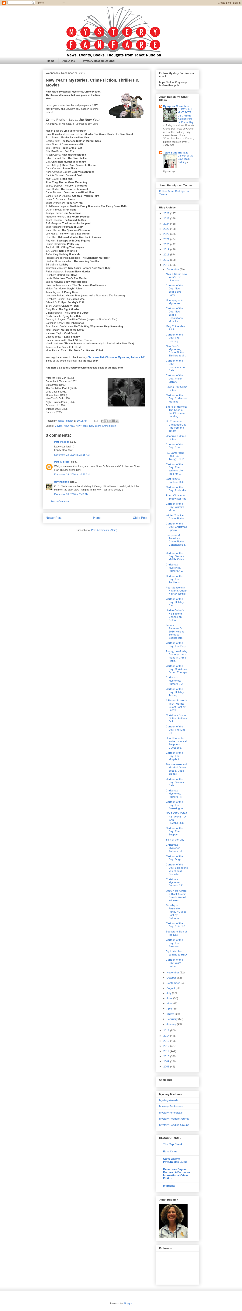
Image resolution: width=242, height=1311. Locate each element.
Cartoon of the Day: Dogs (174, 858)
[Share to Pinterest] (117, 421)
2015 (166, 1030)
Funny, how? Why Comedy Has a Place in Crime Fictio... (176, 656)
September (174, 982)
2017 (166, 259)
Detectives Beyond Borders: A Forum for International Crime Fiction (176, 1174)
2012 (166, 1045)
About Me (68, 60)
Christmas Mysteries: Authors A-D (174, 882)
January (172, 1024)
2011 (166, 1051)
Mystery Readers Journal (99, 60)
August (171, 987)
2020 (166, 244)
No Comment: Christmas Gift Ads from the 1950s (176, 426)
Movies (58, 425)
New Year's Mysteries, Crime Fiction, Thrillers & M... (176, 351)
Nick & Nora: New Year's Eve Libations (176, 277)
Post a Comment (59, 501)
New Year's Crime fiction (102, 425)
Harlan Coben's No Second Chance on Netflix (175, 615)
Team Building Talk (175, 152)
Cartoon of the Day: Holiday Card (175, 602)
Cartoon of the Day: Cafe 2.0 (175, 925)
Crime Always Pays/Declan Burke (175, 1160)
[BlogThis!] (106, 421)
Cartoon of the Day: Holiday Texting (175, 692)
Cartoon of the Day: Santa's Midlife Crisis (175, 556)
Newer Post (53, 517)
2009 (166, 1061)
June (170, 998)
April (170, 1008)
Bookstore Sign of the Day (176, 933)
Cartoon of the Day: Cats (174, 446)
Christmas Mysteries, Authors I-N (174, 793)
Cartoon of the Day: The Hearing (174, 337)
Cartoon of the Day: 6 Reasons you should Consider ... (177, 869)
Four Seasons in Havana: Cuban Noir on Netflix (176, 590)
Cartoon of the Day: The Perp (176, 644)
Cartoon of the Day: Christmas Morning (176, 398)
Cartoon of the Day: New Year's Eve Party (174, 290)
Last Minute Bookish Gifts (175, 480)
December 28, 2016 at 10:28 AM (72, 454)
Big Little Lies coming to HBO (176, 953)
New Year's (82, 425)
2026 (166, 213)
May (169, 1003)
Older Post (140, 517)
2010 (166, 1056)
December (173, 269)
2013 (166, 1040)
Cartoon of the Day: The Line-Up (176, 729)
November (173, 972)
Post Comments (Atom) (104, 530)
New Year (69, 425)
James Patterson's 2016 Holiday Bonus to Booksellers (175, 631)
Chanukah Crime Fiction (176, 437)
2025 (166, 218)
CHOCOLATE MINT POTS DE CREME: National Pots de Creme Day (185, 116)
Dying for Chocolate (176, 106)
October (172, 977)
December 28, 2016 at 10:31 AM (72, 474)
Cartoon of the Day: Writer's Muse (175, 507)
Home (50, 60)
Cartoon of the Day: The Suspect (174, 831)
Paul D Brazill (62, 461)
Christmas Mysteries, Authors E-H (174, 848)
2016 (166, 264)
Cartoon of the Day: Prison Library (174, 378)
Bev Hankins (61, 481)
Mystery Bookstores (171, 1106)
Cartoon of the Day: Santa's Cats (175, 782)
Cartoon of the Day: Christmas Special (176, 526)
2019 (166, 249)
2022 (166, 233)
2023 (166, 228)
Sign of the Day (175, 839)
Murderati (169, 1185)
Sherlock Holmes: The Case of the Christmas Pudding (176, 411)
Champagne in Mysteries (174, 301)
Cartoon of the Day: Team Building (185, 159)
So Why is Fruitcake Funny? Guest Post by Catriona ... (176, 911)
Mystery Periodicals (170, 1112)
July (169, 993)
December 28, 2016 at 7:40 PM (71, 494)
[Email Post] (96, 420)
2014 (166, 1035)
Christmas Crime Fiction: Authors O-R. (176, 718)
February (172, 1018)
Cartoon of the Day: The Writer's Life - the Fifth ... (175, 469)
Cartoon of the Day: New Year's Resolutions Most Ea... (174, 314)
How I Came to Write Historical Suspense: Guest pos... (176, 742)
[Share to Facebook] (113, 421)
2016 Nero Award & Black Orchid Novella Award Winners (176, 895)
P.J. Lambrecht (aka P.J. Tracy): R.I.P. (175, 456)
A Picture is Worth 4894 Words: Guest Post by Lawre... (176, 705)
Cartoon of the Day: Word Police (174, 963)
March (171, 1013)
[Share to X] (110, 421)
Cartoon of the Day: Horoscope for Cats (176, 365)
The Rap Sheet (172, 1144)
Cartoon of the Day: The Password (174, 943)
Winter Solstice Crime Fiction (175, 517)
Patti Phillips (61, 441)
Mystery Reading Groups (174, 1124)
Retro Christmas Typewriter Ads (176, 497)
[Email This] (103, 421)
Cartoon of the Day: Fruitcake (176, 489)
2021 (166, 239)
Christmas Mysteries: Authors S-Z (174, 680)
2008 (166, 1066)
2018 (166, 254)
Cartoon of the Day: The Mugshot (174, 756)
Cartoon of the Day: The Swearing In (174, 805)
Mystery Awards (168, 1100)
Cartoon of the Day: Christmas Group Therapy (176, 669)
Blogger (127, 1303)
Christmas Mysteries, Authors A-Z (174, 567)
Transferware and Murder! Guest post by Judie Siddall (176, 769)
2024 (166, 223)
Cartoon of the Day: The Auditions (174, 579)
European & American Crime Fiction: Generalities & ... (175, 541)
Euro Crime (170, 1151)
